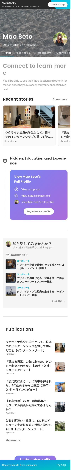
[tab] (7, 53)
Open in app (58, 4)
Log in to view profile (38, 211)
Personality (43, 53)
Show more (60, 99)
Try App (61, 465)
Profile (7, 53)
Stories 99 (23, 53)
